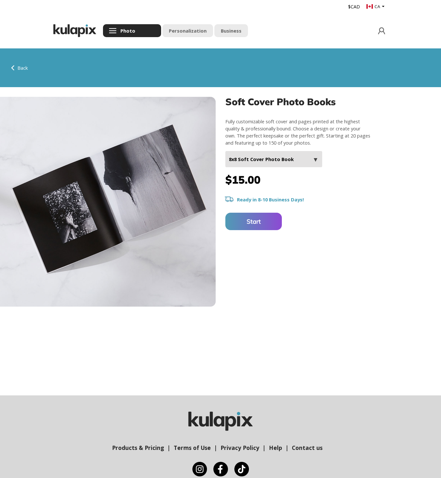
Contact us (307, 448)
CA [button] (377, 6)
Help (275, 448)
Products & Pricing (138, 448)
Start (254, 221)
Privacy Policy (240, 448)
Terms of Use (192, 448)
